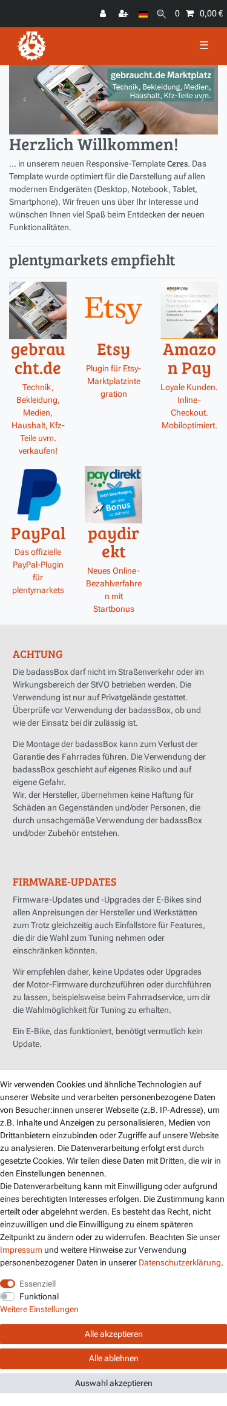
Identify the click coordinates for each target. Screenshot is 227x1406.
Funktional (39, 1296)
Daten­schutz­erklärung (180, 1262)
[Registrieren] (124, 13)
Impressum (21, 1250)
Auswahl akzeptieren (114, 1383)
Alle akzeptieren (114, 1334)
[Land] (143, 13)
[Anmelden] (104, 13)
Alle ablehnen (114, 1358)
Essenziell (37, 1283)
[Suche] (161, 13)
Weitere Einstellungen (39, 1309)
